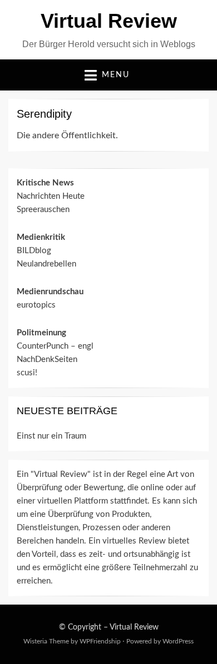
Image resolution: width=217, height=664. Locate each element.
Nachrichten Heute (51, 196)
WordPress (178, 641)
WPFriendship (100, 641)
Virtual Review (109, 20)
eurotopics (36, 305)
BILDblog (34, 251)
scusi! (27, 373)
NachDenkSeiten (47, 359)
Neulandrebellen (46, 264)
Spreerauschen (43, 209)
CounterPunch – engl (55, 346)
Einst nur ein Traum (51, 436)
